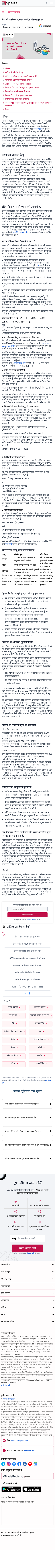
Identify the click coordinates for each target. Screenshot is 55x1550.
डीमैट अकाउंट (13, 1007)
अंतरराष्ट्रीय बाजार (40, 1039)
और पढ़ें (27, 993)
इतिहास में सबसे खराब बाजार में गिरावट (27, 965)
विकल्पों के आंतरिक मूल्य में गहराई (17, 91)
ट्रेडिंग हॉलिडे (40, 1023)
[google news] (35, 1464)
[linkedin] (25, 1464)
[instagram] (9, 1464)
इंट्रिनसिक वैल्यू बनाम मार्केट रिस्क (18, 83)
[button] (25, 12)
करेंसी (40, 1047)
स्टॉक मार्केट (38, 128)
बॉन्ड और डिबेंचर (13, 1055)
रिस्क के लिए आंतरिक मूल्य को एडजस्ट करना (22, 87)
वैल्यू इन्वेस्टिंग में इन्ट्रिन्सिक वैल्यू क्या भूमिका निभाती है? (23, 1131)
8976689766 (29, 1450)
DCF (37, 265)
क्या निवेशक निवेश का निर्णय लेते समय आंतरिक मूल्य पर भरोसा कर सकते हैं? (28, 104)
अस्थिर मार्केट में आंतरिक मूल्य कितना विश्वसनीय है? (22, 1158)
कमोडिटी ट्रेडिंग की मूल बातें (40, 1015)
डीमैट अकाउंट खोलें (27, 915)
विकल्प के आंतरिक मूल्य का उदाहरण (18, 95)
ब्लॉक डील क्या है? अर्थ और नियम (27, 979)
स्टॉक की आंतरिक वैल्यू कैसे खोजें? (18, 80)
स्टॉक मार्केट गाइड (14, 12)
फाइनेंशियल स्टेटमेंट (20, 232)
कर (40, 1031)
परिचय (7, 68)
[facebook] (19, 1464)
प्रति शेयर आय (19, 363)
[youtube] (30, 1464)
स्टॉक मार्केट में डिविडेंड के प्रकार (27, 972)
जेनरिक (13, 1039)
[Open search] (46, 3)
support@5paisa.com (19, 1440)
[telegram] (3, 1464)
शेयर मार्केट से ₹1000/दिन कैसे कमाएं (27, 943)
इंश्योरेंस (40, 1055)
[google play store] (11, 1489)
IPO (13, 1023)
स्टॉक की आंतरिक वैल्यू (14, 72)
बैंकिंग (13, 1047)
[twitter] (14, 1464)
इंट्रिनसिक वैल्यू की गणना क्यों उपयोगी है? (21, 76)
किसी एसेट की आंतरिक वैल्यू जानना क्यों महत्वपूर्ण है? (22, 1104)
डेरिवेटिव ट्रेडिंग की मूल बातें (13, 1031)
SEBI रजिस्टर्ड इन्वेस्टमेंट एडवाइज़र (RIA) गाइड (27, 958)
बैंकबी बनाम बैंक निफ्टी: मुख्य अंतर (27, 936)
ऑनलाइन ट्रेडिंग (40, 1007)
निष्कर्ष (7, 109)
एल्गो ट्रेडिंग (40, 1063)
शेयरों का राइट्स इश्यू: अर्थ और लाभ (27, 951)
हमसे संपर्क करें (5, 1385)
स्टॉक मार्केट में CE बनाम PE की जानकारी (27, 986)
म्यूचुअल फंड (13, 1015)
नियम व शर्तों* (31, 920)
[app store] (31, 1489)
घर (3, 12)
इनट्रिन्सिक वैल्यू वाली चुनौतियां (17, 99)
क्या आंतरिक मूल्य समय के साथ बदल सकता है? (20, 1117)
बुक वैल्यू (8, 544)
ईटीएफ (13, 1063)
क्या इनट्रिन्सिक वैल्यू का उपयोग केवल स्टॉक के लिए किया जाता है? (27, 1145)
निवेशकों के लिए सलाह (9, 1399)
